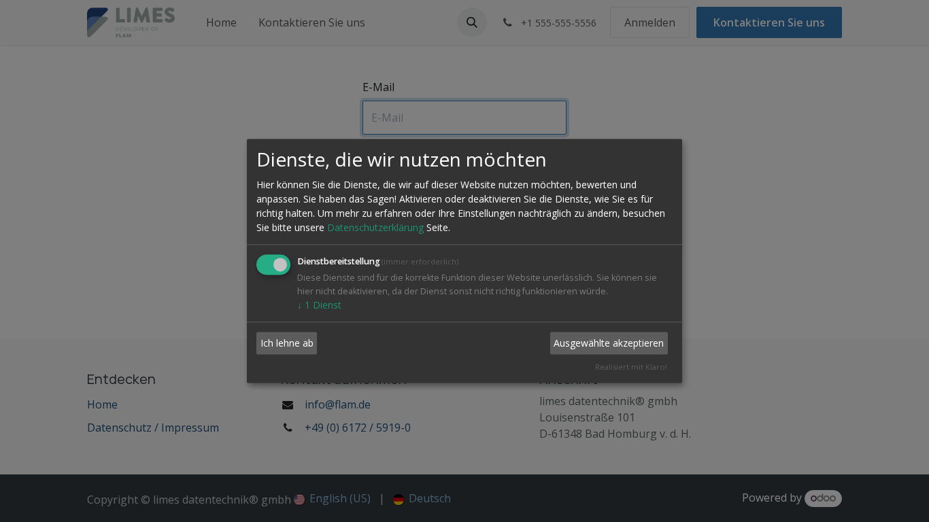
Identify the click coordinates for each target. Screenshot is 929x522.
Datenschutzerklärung (375, 228)
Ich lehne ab (287, 342)
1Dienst (319, 305)
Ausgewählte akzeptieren (609, 342)
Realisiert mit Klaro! (631, 367)
